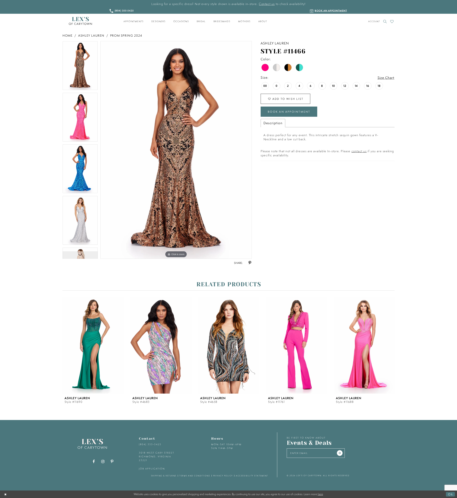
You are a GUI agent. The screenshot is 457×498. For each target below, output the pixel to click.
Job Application (152, 468)
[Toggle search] (384, 21)
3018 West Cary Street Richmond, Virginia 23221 (156, 456)
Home (67, 35)
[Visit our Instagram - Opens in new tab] (103, 461)
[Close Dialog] (5, 494)
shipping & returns (163, 475)
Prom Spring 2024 (126, 35)
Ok (450, 494)
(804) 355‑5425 (150, 444)
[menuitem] (133, 21)
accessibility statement (252, 475)
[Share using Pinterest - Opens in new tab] (250, 263)
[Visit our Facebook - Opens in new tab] (94, 461)
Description (272, 123)
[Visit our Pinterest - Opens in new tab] (112, 461)
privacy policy (223, 475)
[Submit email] (340, 453)
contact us (359, 151)
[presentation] (93, 345)
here (320, 494)
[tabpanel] (80, 67)
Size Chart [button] (386, 77)
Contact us (267, 4)
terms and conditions (194, 475)
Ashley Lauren (91, 35)
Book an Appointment (289, 112)
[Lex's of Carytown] (80, 21)
